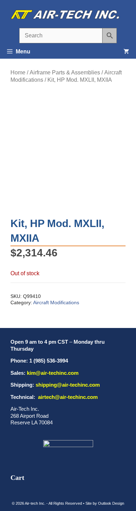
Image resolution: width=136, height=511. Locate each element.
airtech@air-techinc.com (67, 397)
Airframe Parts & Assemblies (65, 72)
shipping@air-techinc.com (68, 385)
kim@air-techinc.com (52, 373)
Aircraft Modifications (56, 302)
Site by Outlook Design (104, 503)
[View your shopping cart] (126, 52)
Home (17, 72)
